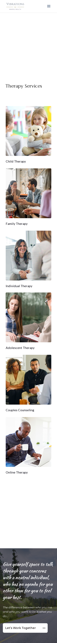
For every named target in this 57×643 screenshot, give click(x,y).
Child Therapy (16, 161)
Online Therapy (17, 472)
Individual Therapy (19, 286)
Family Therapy (17, 223)
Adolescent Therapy (20, 348)
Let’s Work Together (20, 628)
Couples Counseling (20, 410)
